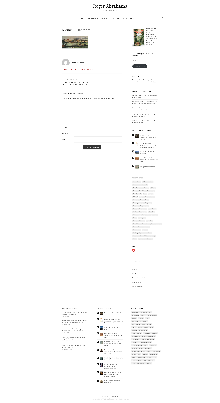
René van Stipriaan (138, 221)
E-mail (65, 134)
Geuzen (135, 200)
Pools (135, 218)
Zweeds (149, 239)
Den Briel (142, 191)
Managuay (105, 18)
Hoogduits (148, 203)
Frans (141, 197)
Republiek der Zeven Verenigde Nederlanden (147, 224)
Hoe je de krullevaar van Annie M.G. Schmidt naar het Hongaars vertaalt (148, 145)
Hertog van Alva (138, 203)
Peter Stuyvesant (152, 215)
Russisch (146, 227)
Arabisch (144, 185)
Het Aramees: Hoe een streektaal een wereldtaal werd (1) (148, 168)
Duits (144, 194)
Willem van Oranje (150, 236)
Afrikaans (145, 182)
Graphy (117, 399)
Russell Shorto (137, 227)
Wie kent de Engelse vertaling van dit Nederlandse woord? (111, 366)
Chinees (153, 188)
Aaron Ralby (137, 182)
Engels (150, 194)
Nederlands (152, 209)
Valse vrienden (137, 236)
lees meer (149, 44)
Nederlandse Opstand (140, 212)
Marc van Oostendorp (139, 209)
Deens (135, 191)
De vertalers (150, 191)
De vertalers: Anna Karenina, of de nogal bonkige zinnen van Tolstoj (113, 351)
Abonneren (140, 66)
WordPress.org (137, 286)
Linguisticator (144, 206)
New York (152, 212)
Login (134, 273)
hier (154, 42)
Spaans (144, 230)
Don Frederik (137, 194)
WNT (134, 239)
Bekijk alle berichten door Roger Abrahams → (77, 69)
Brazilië (146, 188)
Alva (151, 182)
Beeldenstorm (137, 188)
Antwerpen (136, 185)
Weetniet (116, 18)
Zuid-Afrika (141, 239)
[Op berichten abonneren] (133, 250)
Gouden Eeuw (144, 200)
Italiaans (135, 206)
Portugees (142, 218)
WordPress (105, 399)
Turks (149, 233)
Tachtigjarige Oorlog (139, 233)
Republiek (150, 221)
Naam (64, 127)
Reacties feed (136, 282)
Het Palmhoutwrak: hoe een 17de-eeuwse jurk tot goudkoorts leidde (113, 374)
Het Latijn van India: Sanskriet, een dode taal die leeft (149, 159)
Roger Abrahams (110, 6)
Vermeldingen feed (138, 278)
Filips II (135, 197)
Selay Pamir (136, 230)
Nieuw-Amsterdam (139, 215)
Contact (134, 18)
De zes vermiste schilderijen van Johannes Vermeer (148, 137)
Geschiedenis (92, 18)
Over (125, 18)
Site (63, 140)
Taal (82, 18)
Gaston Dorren (149, 197)
